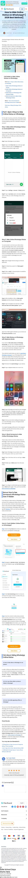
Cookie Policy (15, 827)
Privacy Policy (9, 827)
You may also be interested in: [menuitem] (10, 741)
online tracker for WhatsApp (14, 735)
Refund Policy (22, 827)
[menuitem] (14, 82)
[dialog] (14, 872)
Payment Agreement (19, 829)
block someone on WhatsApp (8, 488)
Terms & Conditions (8, 829)
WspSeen (8, 509)
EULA (2, 829)
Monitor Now (14, 646)
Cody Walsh (11, 758)
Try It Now (14, 535)
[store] (26, 9)
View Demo (14, 539)
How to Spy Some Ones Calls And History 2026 (13, 748)
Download (24, 3)
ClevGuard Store (6, 823)
